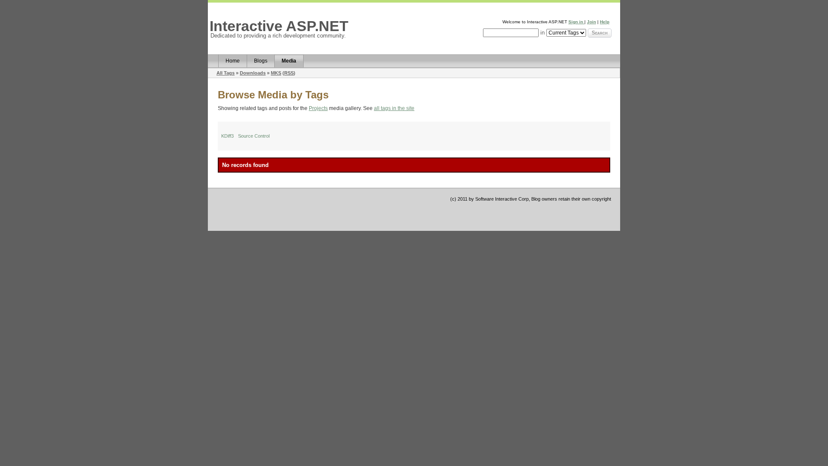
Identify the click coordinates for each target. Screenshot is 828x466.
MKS (276, 73)
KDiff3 (227, 136)
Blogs (260, 61)
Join (591, 21)
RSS (289, 73)
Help (604, 21)
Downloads (253, 73)
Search (600, 33)
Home (233, 61)
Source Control (254, 136)
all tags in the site (394, 108)
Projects (318, 108)
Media (289, 61)
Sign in (576, 21)
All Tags (225, 73)
